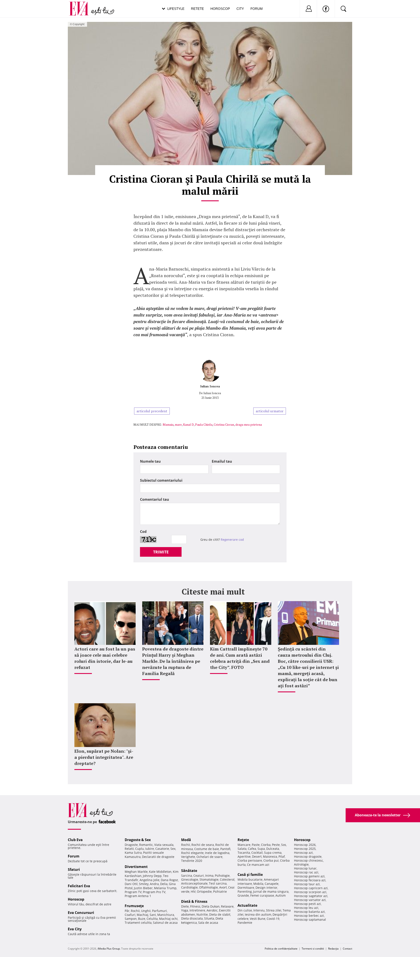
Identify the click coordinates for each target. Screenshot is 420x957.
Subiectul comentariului (161, 480)
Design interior (266, 887)
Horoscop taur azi (307, 884)
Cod (143, 531)
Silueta (209, 918)
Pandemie (245, 922)
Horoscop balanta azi (309, 912)
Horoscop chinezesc (308, 860)
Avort (223, 887)
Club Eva (75, 839)
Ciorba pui (271, 860)
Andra (154, 884)
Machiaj (142, 915)
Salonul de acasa (165, 922)
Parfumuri (159, 911)
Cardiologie (189, 887)
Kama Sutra (133, 852)
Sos (283, 845)
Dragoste (131, 845)
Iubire (149, 849)
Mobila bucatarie (250, 879)
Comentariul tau (154, 499)
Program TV (133, 892)
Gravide (243, 895)
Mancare (244, 845)
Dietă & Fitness (194, 901)
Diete (185, 906)
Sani (153, 915)
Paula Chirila (203, 424)
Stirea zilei (273, 910)
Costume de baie (206, 849)
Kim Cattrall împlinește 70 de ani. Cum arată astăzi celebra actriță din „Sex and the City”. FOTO (240, 658)
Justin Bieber (143, 888)
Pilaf (281, 856)
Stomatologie (209, 879)
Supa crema (273, 852)
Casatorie (162, 849)
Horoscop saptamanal (310, 919)
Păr (127, 911)
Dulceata (272, 849)
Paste (256, 845)
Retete (197, 8)
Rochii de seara (202, 845)
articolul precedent (151, 411)
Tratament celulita (138, 922)
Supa (261, 849)
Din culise (245, 910)
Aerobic (212, 910)
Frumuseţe (134, 905)
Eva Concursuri (81, 912)
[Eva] (81, 5)
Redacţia (333, 948)
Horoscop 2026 (305, 845)
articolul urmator (270, 411)
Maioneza (270, 856)
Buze (141, 919)
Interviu (259, 910)
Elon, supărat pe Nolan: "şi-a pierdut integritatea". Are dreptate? (103, 757)
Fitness (195, 906)
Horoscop (220, 8)
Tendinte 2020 (191, 861)
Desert (257, 856)
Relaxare (227, 906)
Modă (186, 839)
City (240, 8)
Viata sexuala (163, 845)
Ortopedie (204, 891)
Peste (276, 845)
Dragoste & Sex (138, 839)
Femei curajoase (262, 895)
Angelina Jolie (149, 880)
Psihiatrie (220, 891)
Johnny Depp (152, 876)
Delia (164, 884)
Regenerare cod (232, 539)
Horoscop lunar (305, 868)
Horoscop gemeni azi (309, 876)
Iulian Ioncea (210, 386)
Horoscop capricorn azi (311, 888)
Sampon (131, 919)
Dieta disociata (192, 918)
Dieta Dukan (211, 906)
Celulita (152, 919)
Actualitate (247, 905)
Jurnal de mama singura (271, 891)
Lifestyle (175, 8)
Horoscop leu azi (306, 908)
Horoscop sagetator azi (310, 896)
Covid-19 (273, 919)
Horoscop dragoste (308, 856)
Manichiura (165, 915)
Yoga (184, 910)
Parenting (245, 891)
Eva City (75, 929)
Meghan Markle (136, 872)
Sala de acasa (208, 922)
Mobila (258, 884)
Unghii (146, 911)
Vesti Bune (257, 919)
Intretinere (197, 910)
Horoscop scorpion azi (310, 892)
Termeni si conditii (313, 948)
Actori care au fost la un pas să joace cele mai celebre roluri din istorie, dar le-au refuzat (104, 658)
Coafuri (130, 915)
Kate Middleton (160, 872)
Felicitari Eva (79, 886)
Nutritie (202, 914)
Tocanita (244, 852)
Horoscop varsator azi (310, 900)
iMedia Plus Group (109, 948)
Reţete (243, 839)
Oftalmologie (208, 887)
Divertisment (136, 866)
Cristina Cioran (224, 424)
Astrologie (301, 864)
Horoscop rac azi (306, 872)
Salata (242, 849)
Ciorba (266, 845)
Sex (172, 849)
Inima (209, 875)
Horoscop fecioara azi (310, 880)
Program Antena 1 (138, 896)
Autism (280, 895)
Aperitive (244, 856)
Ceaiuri (198, 875)
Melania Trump (165, 888)
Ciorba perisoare (250, 860)
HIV (193, 891)
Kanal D (188, 424)
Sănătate (189, 870)
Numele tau (150, 461)
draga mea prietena (248, 424)
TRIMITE (161, 552)
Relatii (129, 849)
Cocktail (257, 852)
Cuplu (139, 849)
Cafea (252, 849)
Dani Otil (131, 884)
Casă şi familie (250, 874)
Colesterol (227, 879)
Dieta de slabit (219, 914)
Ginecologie (189, 879)
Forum (256, 8)
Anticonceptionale (194, 883)
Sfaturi (74, 869)
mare (178, 424)
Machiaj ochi (168, 919)
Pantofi (225, 849)
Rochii (135, 911)
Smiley (144, 884)
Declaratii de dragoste (158, 857)
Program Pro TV (154, 892)
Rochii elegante (192, 853)
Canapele (271, 884)
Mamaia (168, 424)
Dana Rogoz (169, 880)
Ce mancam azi (258, 865)
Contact (347, 948)
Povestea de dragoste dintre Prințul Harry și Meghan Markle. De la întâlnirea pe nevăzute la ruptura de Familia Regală (172, 661)
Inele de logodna (217, 853)
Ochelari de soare (209, 857)
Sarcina (186, 875)
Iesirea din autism (258, 914)
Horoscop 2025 (305, 849)
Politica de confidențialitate (281, 948)
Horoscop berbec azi (309, 915)
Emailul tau (222, 461)
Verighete (188, 857)
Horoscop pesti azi (307, 904)
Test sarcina (218, 883)
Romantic (146, 845)
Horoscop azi (303, 852)
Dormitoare (246, 887)
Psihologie (222, 875)
